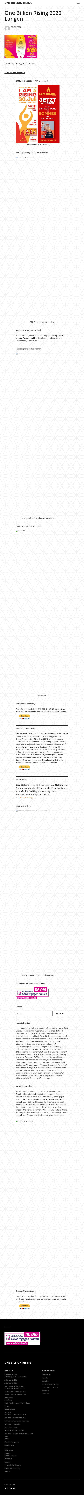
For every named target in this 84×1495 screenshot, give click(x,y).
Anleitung (8, 1400)
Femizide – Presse (11, 1427)
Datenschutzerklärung (12, 1465)
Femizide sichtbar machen (14, 1430)
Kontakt (7, 1453)
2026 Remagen (59, 1065)
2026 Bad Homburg (44, 1078)
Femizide (7, 1412)
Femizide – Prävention (12, 1424)
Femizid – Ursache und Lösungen (16, 1421)
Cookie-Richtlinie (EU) (12, 1468)
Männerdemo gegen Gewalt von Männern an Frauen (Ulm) (40, 1062)
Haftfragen (61, 1057)
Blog (6, 1448)
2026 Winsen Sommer (25, 1054)
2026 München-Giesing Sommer (52, 1052)
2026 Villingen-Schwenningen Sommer (47, 1049)
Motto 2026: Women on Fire (14, 1388)
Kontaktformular (10, 1456)
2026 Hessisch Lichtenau (43, 1067)
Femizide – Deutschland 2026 (15, 1414)
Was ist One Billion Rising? (14, 1386)
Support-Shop (9, 1409)
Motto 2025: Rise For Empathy (15, 1391)
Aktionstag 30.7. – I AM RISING (15, 1377)
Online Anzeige (40, 1046)
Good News (8, 1450)
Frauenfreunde (33, 1065)
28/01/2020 (16, 27)
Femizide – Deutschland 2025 (15, 1418)
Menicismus (21, 1065)
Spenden (7, 1471)
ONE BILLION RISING (18, 3)
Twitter (11, 1488)
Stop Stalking (26, 797)
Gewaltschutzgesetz (24, 1046)
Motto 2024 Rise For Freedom (15, 1395)
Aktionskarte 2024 (11, 1383)
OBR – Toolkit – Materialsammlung (17, 1403)
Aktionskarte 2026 (11, 1375)
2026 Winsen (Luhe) (24, 1067)
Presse (6, 1437)
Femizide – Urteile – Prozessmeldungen (18, 1434)
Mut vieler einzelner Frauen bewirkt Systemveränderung (39, 1060)
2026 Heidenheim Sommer (27, 1052)
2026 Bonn (29, 1078)
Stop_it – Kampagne (11, 1442)
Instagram (8, 1459)
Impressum (46, 1375)
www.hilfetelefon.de (35, 1112)
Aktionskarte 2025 (11, 1380)
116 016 (51, 1110)
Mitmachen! (8, 1398)
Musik (6, 1406)
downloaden (43, 338)
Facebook (7, 1462)
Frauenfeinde (46, 1065)
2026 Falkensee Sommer (45, 1054)
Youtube (14, 1488)
